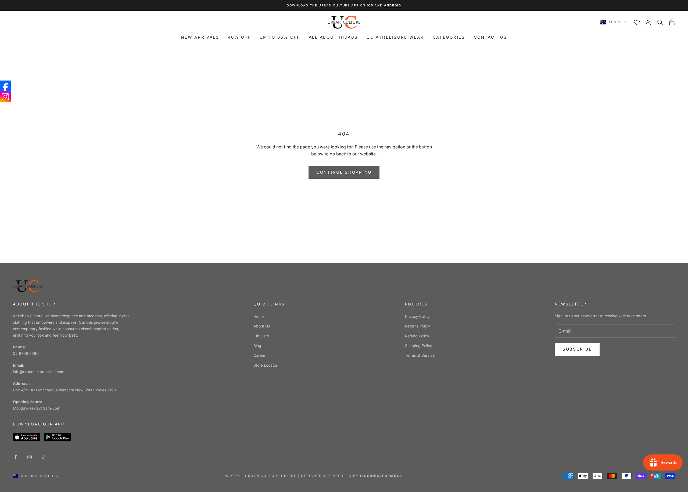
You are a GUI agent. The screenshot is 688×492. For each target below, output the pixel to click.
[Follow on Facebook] (15, 457)
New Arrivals (200, 37)
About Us (261, 326)
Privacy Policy (417, 316)
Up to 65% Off (280, 37)
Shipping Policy (418, 345)
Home (258, 316)
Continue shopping (344, 172)
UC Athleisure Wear (395, 37)
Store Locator (265, 365)
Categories (449, 37)
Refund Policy (417, 336)
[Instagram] (5, 96)
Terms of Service (420, 355)
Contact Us (490, 37)
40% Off (239, 37)
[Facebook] (5, 86)
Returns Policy (417, 326)
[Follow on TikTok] (43, 457)
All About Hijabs (333, 37)
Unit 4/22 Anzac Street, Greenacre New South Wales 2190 (64, 390)
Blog (257, 345)
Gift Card (261, 336)
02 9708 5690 (26, 353)
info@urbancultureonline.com (38, 371)
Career (259, 355)
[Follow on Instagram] (29, 457)
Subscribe (577, 349)
